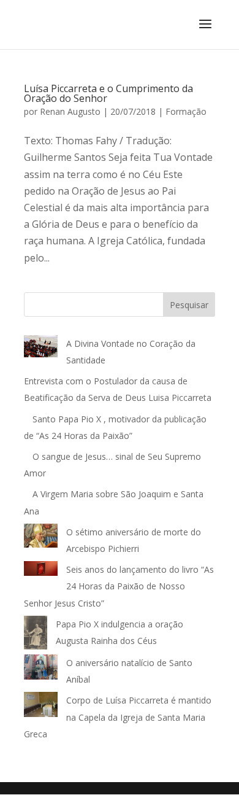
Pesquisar (189, 305)
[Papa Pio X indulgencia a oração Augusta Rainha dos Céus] (35, 635)
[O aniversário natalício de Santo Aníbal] (41, 669)
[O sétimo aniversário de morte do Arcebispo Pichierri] (41, 538)
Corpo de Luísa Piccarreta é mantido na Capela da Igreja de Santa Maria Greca (117, 716)
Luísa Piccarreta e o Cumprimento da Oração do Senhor (108, 93)
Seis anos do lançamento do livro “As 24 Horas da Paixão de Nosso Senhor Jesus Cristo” (119, 586)
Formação (186, 111)
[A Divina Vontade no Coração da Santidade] (41, 349)
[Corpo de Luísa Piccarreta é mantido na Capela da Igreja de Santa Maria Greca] (41, 707)
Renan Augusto (70, 111)
